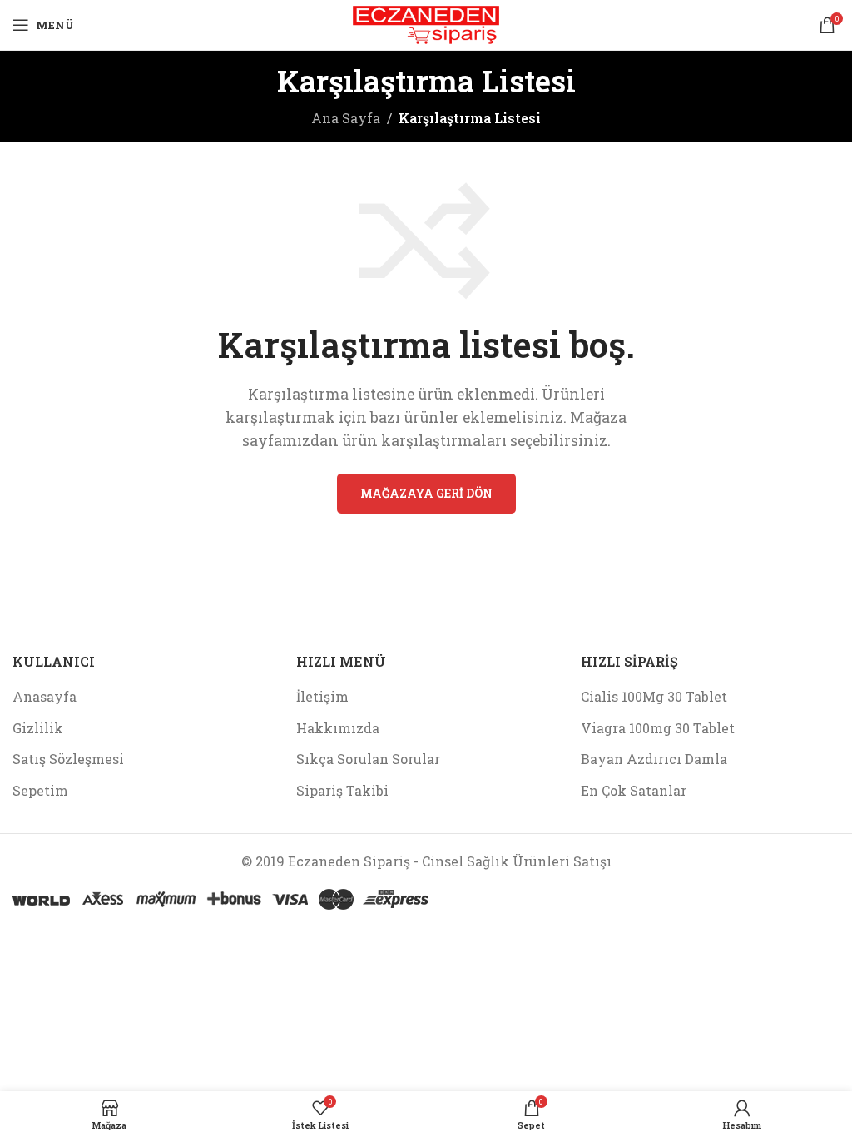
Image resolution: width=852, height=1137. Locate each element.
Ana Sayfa (345, 118)
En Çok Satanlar (633, 790)
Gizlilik (37, 728)
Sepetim (40, 790)
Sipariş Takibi (342, 790)
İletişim (322, 696)
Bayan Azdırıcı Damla (654, 758)
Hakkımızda (337, 728)
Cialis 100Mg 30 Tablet (654, 696)
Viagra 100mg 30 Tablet (658, 728)
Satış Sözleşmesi (68, 758)
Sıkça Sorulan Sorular (368, 758)
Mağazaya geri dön (426, 493)
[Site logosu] (426, 23)
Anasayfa (44, 696)
